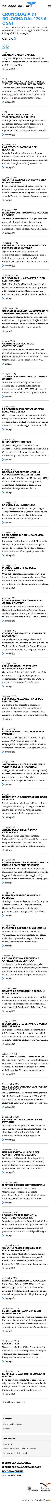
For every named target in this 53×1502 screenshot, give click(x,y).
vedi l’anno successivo (15, 1402)
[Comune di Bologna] (33, 1489)
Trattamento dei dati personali (15, 1453)
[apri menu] (49, 6)
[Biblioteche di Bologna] (45, 1487)
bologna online (12, 1471)
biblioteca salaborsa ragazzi (22, 1467)
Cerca (7, 38)
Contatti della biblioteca (12, 1424)
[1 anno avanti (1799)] (7, 46)
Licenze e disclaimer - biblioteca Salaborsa (19, 1448)
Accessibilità (8, 1444)
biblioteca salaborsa (16, 1463)
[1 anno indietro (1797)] (3, 46)
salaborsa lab (11, 1475)
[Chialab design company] (36, 1498)
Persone (6, 1428)
